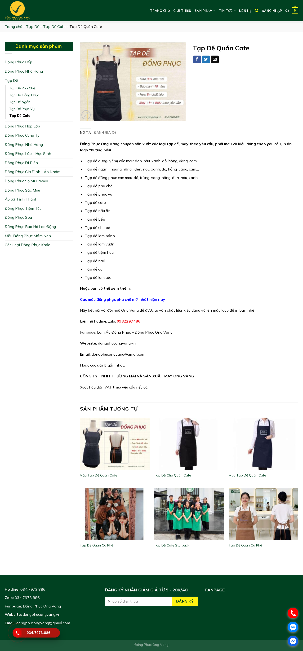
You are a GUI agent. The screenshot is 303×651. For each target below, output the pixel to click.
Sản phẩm (203, 11)
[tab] (85, 132)
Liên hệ (245, 11)
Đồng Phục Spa (18, 217)
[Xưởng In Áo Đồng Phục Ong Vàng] (28, 10)
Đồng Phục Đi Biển (21, 162)
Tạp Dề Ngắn (19, 102)
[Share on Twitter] (206, 60)
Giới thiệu (182, 11)
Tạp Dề (32, 26)
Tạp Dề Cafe (54, 26)
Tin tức (226, 11)
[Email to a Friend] (215, 60)
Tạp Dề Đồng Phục (24, 95)
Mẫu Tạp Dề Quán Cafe (98, 475)
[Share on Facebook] (197, 60)
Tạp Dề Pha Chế (22, 88)
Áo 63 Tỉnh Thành (21, 199)
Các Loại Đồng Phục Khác (27, 244)
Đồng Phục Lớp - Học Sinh (28, 153)
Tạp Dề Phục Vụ (22, 109)
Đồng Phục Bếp (18, 62)
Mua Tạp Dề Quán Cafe (247, 475)
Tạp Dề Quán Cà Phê (96, 545)
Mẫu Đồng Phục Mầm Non (28, 235)
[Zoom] (86, 114)
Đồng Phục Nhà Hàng (24, 71)
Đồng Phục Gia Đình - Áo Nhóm (32, 171)
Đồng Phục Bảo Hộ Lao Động (30, 226)
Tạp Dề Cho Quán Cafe (172, 475)
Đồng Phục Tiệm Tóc (23, 208)
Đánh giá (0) (105, 132)
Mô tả (85, 132)
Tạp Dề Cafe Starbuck (171, 545)
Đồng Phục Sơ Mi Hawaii (26, 181)
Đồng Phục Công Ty (22, 135)
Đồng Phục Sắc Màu (22, 190)
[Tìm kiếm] (256, 10)
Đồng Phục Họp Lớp (22, 126)
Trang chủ (160, 11)
